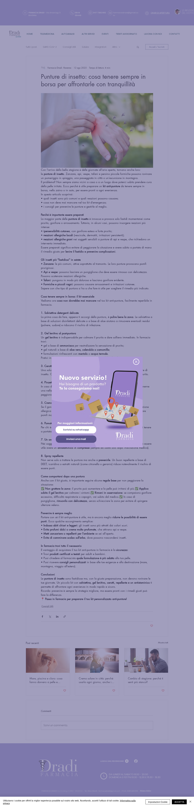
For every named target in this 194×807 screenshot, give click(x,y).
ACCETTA (179, 801)
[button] (136, 362)
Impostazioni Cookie (157, 801)
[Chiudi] (190, 802)
